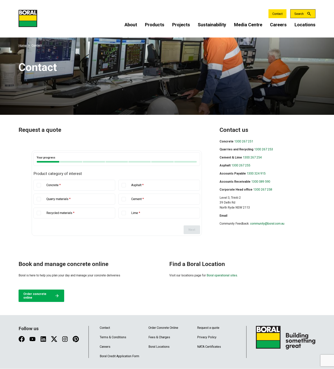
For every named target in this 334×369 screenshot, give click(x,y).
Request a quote (208, 328)
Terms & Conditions (113, 337)
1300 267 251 (243, 141)
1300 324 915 (256, 173)
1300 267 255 (240, 165)
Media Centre (248, 24)
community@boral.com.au (267, 223)
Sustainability (212, 24)
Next (191, 230)
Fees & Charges (159, 337)
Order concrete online (41, 295)
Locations (304, 24)
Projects (181, 24)
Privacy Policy (206, 337)
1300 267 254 (252, 157)
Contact (277, 14)
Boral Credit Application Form (119, 356)
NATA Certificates (209, 347)
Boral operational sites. (222, 275)
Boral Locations (159, 347)
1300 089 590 (260, 181)
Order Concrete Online (163, 328)
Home (23, 45)
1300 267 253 (263, 149)
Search (299, 14)
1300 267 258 (262, 189)
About (130, 24)
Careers (278, 24)
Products (154, 24)
